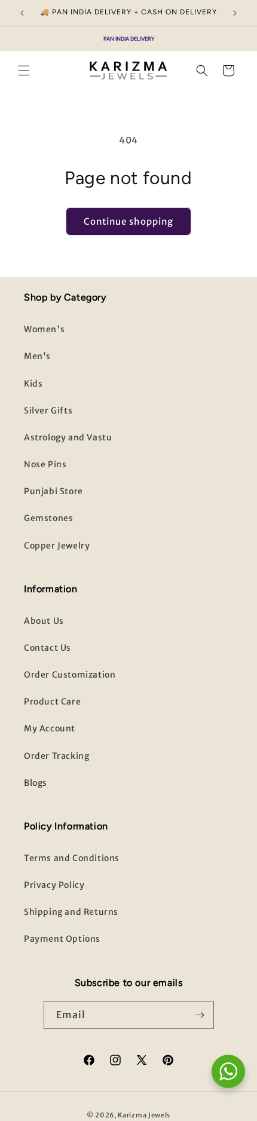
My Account (49, 728)
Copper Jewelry (57, 545)
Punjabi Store (53, 491)
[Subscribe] (200, 1015)
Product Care (52, 701)
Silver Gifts (48, 410)
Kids (33, 383)
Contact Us (47, 647)
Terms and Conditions (72, 858)
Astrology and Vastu (68, 437)
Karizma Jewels (144, 1115)
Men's (37, 356)
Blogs (35, 782)
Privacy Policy (54, 885)
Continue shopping (128, 221)
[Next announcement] (235, 13)
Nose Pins (45, 464)
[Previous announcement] (22, 13)
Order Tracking (56, 756)
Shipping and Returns (71, 911)
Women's (44, 329)
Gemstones (48, 518)
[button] (24, 70)
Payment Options (62, 938)
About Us (44, 620)
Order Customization (69, 674)
